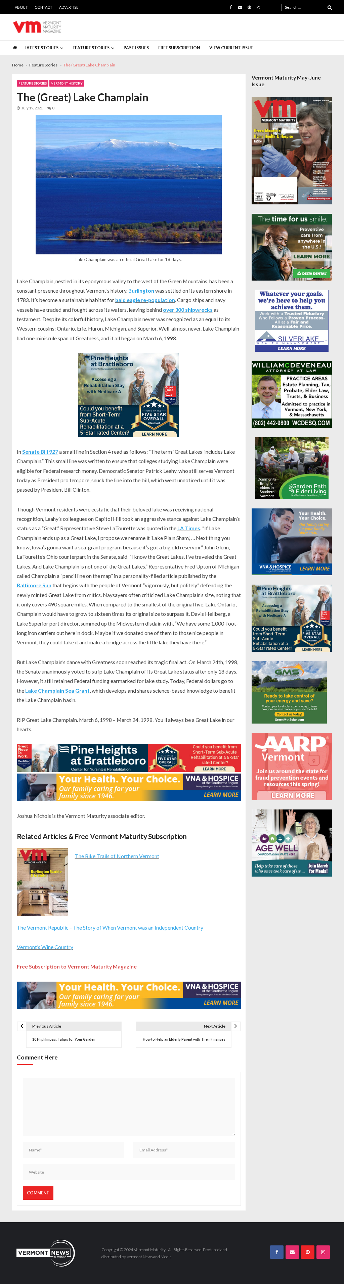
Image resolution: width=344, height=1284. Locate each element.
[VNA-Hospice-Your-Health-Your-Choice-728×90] (129, 787)
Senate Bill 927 (40, 451)
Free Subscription (179, 47)
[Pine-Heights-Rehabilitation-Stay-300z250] (128, 395)
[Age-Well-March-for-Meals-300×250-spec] (292, 843)
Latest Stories (41, 47)
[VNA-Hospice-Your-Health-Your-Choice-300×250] (292, 542)
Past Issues (136, 47)
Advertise (68, 7)
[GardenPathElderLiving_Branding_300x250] (292, 468)
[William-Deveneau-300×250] (292, 394)
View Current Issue (231, 47)
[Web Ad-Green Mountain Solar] (289, 692)
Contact (43, 7)
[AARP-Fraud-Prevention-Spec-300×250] (292, 766)
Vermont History (67, 83)
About (21, 7)
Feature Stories (91, 47)
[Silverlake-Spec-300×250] (292, 320)
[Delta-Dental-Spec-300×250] (292, 247)
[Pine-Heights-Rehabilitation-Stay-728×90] (129, 758)
